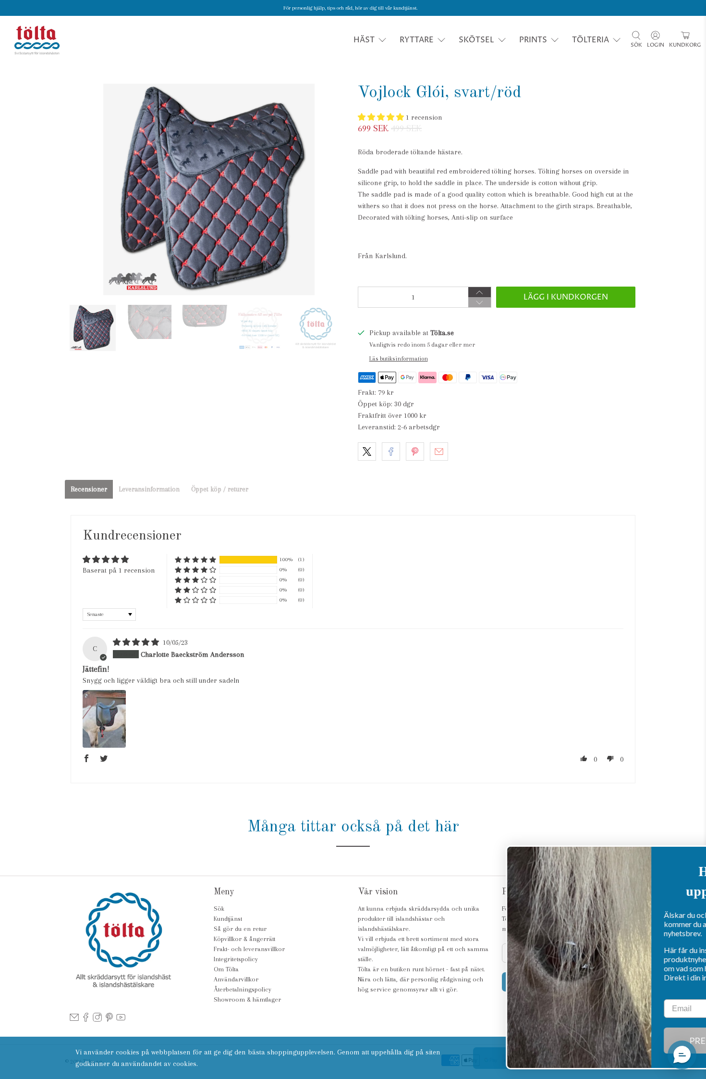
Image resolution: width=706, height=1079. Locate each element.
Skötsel (476, 40)
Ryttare (417, 40)
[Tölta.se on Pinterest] (109, 1020)
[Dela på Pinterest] (415, 451)
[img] (137, 642)
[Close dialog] (684, 857)
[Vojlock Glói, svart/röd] (209, 189)
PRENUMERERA (624, 1040)
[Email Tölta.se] (74, 1020)
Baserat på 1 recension (119, 570)
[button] (382, 117)
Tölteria (590, 40)
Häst (364, 40)
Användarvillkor (236, 979)
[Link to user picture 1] (104, 719)
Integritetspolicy (236, 959)
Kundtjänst (228, 918)
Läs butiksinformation (398, 358)
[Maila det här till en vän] (439, 451)
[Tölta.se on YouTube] (120, 1020)
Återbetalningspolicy (242, 989)
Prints (533, 40)
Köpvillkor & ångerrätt (244, 938)
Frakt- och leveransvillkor (249, 949)
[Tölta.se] (37, 40)
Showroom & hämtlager (247, 999)
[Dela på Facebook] (391, 451)
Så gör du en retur (240, 928)
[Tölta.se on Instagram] (97, 1020)
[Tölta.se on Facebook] (85, 1020)
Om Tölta (226, 969)
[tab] (89, 489)
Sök (219, 908)
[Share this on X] (367, 451)
